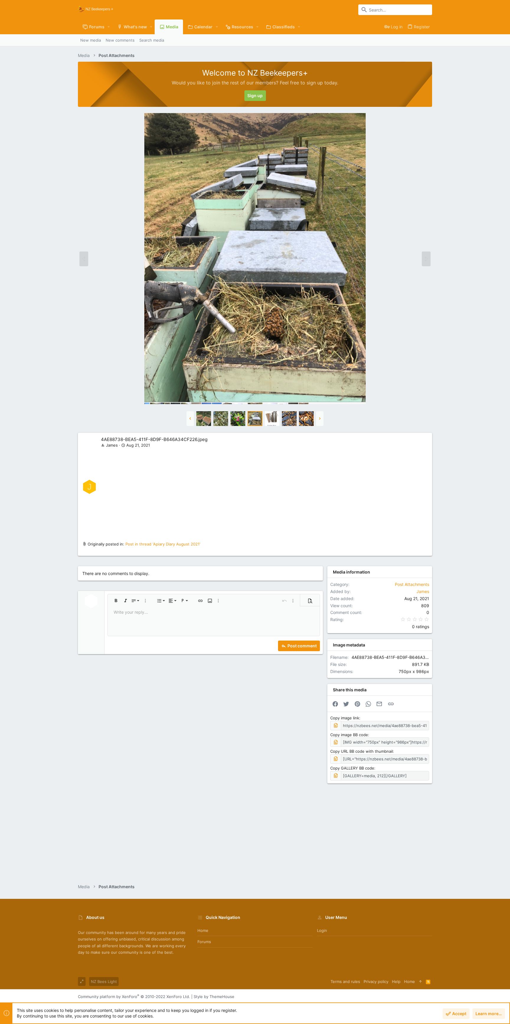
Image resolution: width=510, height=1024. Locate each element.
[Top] (420, 981)
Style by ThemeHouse (214, 996)
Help (396, 981)
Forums (204, 941)
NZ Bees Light (104, 981)
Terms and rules (345, 981)
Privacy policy (376, 981)
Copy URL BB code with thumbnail (361, 751)
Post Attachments (412, 584)
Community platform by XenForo (134, 996)
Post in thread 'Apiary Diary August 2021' (162, 544)
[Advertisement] (264, 492)
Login (322, 930)
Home (202, 930)
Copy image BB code (349, 734)
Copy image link (344, 718)
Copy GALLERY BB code (352, 768)
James (112, 445)
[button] (108, 27)
